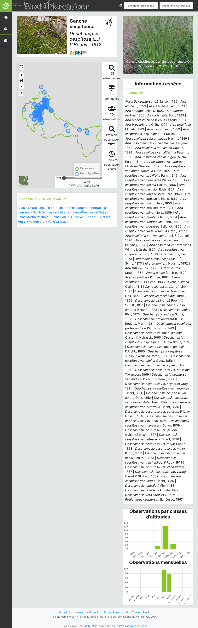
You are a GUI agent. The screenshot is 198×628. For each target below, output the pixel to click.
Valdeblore (36, 221)
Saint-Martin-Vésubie (33, 217)
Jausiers (24, 212)
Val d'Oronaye (58, 221)
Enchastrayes (78, 208)
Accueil (62, 612)
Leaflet (79, 185)
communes (29, 199)
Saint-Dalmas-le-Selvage (51, 212)
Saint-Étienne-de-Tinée (89, 212)
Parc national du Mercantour (85, 612)
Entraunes (98, 208)
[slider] (64, 178)
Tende (90, 217)
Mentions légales (141, 612)
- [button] (21, 86)
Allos (21, 208)
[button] (21, 80)
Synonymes (135, 93)
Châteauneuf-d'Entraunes (46, 208)
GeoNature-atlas (87, 626)
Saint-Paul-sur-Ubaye (67, 217)
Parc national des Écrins (133, 626)
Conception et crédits (117, 612)
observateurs (54, 199)
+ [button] (21, 75)
